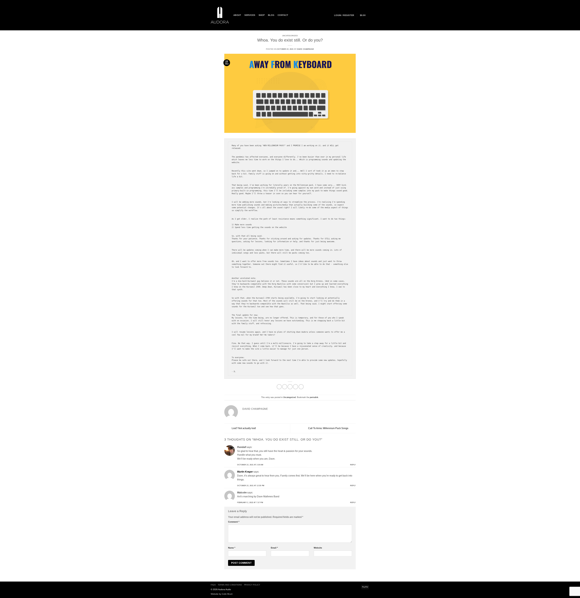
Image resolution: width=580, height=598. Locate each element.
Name (231, 548)
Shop (262, 15)
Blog (271, 15)
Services (249, 15)
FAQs (213, 585)
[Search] (293, 15)
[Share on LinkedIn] (301, 386)
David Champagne (305, 49)
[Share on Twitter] (284, 386)
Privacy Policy (252, 585)
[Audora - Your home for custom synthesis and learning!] (220, 15)
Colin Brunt (227, 594)
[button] (344, 15)
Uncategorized (290, 36)
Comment (233, 522)
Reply (353, 465)
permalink (314, 397)
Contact (283, 15)
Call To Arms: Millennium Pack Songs (328, 428)
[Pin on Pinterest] (295, 386)
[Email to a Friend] (290, 386)
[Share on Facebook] (279, 386)
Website (318, 548)
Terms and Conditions (230, 585)
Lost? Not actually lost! (243, 428)
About (237, 15)
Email (274, 548)
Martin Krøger (245, 471)
